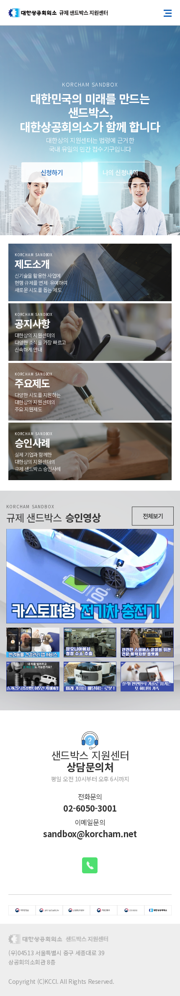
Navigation (170, 12)
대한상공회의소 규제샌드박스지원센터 (58, 12)
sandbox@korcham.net (89, 834)
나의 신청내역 (120, 172)
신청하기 (52, 172)
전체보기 (153, 516)
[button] (12, 123)
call (90, 865)
